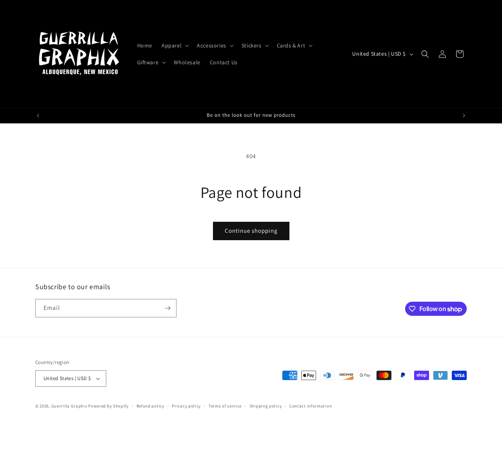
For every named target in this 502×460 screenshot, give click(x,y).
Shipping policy (265, 406)
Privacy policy (186, 406)
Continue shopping (251, 230)
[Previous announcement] (38, 115)
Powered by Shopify (108, 406)
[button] (174, 45)
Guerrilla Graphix (69, 406)
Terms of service (225, 406)
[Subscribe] (167, 308)
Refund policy (150, 406)
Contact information (310, 406)
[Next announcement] (464, 115)
